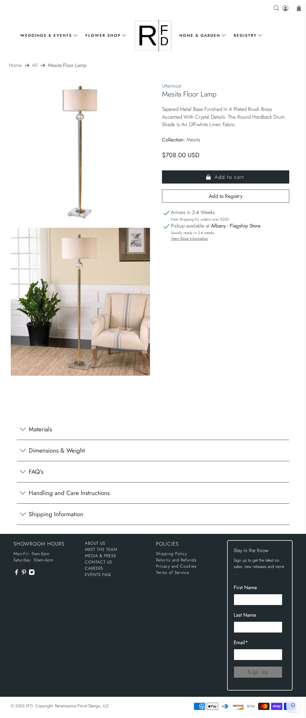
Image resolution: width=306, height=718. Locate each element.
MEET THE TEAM (101, 549)
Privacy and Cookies (176, 566)
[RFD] (153, 35)
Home (15, 65)
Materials (40, 429)
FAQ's (36, 471)
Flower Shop (103, 35)
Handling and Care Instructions (69, 492)
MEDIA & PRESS (100, 556)
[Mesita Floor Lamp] (80, 151)
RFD (29, 706)
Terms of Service (172, 572)
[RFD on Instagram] (32, 574)
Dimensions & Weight (57, 450)
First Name (245, 587)
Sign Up (258, 672)
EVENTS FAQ (98, 575)
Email (241, 642)
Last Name (245, 614)
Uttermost (171, 85)
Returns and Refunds (176, 560)
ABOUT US (95, 543)
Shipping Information (56, 514)
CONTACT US (98, 562)
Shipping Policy (171, 554)
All (35, 65)
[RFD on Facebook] (16, 574)
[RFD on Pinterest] (24, 574)
